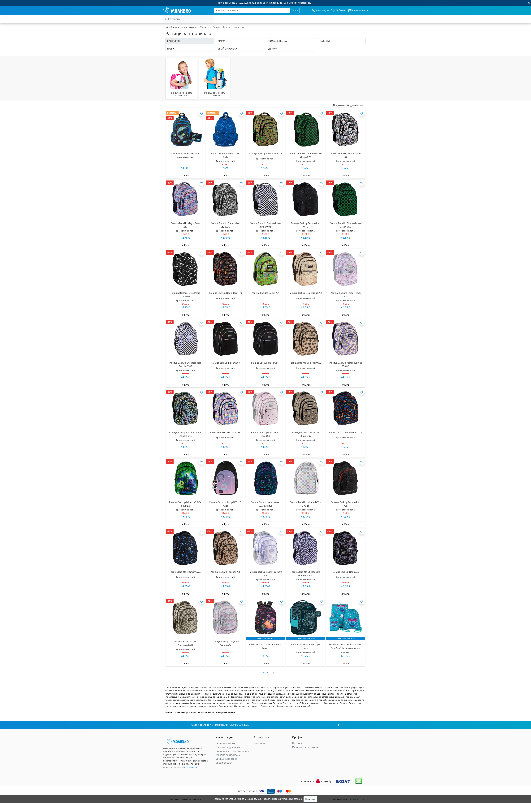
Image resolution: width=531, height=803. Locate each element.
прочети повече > (190, 767)
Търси (294, 10)
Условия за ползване (228, 755)
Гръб (170, 48)
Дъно (271, 48)
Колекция (325, 40)
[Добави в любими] (201, 113)
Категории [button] (173, 19)
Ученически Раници (210, 27)
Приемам (310, 799)
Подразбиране (355, 105)
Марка (221, 40)
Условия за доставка (227, 747)
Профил (297, 743)
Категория (173, 40)
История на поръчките (305, 747)
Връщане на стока (226, 758)
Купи (186, 175)
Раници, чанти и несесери (184, 27)
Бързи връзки (223, 762)
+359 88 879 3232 (239, 724)
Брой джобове (227, 48)
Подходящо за (277, 40)
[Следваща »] (273, 672)
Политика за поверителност (232, 751)
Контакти (259, 743)
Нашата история (225, 743)
